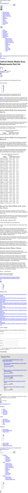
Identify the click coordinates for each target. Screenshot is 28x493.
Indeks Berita (5, 429)
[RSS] (3, 440)
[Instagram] (3, 439)
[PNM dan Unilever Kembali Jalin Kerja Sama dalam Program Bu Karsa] (14, 311)
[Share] (1, 76)
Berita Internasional (7, 15)
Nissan (4, 17)
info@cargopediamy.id (5, 403)
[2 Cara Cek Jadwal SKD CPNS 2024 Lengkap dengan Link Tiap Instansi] (14, 295)
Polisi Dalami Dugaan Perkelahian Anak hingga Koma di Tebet (13, 318)
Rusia (4, 19)
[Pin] (3, 90)
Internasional (8, 460)
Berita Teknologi (6, 14)
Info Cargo (5, 22)
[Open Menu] (1, 9)
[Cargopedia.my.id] (4, 3)
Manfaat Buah (6, 12)
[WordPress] (3, 438)
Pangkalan (7, 461)
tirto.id (1, 97)
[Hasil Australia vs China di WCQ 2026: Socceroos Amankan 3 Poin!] (14, 305)
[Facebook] (3, 434)
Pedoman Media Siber (7, 430)
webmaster (2, 71)
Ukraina (4, 20)
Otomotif (5, 410)
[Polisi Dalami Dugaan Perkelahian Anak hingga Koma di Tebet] (13, 316)
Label (4, 462)
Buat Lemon (8, 473)
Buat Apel (7, 474)
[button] (14, 5)
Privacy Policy (6, 431)
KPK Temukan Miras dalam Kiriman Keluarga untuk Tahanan (13, 302)
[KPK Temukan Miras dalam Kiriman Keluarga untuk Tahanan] (13, 300)
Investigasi (5, 414)
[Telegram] (3, 88)
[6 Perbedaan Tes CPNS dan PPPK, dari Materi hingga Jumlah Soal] (14, 321)
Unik (4, 24)
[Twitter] (3, 87)
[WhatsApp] (3, 91)
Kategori (4, 455)
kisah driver (5, 419)
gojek (4, 424)
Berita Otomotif (6, 13)
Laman (4, 475)
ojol (3, 422)
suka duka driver (6, 420)
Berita (4, 409)
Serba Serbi (5, 23)
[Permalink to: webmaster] (1, 69)
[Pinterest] (3, 437)
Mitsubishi (5, 18)
